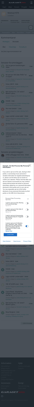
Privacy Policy (27, 241)
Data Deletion (7, 241)
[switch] (27, 203)
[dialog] (17, 203)
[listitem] (17, 199)
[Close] (30, 166)
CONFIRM (10, 234)
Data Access (16, 241)
